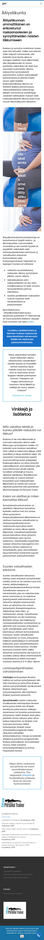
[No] (41, 933)
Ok (22, 936)
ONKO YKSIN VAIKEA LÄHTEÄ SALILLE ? (15, 829)
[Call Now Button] (39, 935)
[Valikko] (41, 3)
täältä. (31, 321)
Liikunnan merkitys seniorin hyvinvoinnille (17, 823)
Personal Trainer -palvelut (12, 893)
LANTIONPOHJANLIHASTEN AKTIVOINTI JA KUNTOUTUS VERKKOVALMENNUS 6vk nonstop (21, 836)
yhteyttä (27, 775)
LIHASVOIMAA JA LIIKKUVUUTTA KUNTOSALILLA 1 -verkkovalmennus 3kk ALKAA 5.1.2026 (19, 844)
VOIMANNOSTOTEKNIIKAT (11, 820)
